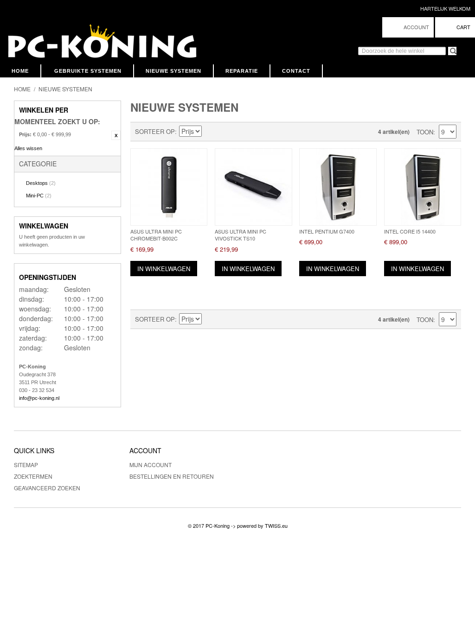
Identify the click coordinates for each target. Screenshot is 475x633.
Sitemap (26, 464)
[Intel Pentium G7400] (337, 186)
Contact (296, 71)
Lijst (243, 132)
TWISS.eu (276, 525)
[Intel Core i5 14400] (422, 186)
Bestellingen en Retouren (171, 476)
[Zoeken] (448, 47)
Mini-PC (38, 195)
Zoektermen (33, 476)
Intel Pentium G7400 (326, 231)
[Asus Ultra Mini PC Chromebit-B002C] (168, 186)
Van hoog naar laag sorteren (210, 132)
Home (20, 71)
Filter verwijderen (116, 135)
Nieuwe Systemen (173, 71)
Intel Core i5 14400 (410, 231)
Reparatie (241, 71)
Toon (425, 131)
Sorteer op (155, 131)
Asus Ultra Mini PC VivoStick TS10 (240, 235)
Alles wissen (28, 148)
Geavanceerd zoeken (47, 488)
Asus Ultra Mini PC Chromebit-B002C (156, 235)
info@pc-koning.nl (39, 398)
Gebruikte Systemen (88, 71)
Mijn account (150, 464)
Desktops (41, 183)
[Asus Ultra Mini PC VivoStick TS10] (253, 186)
